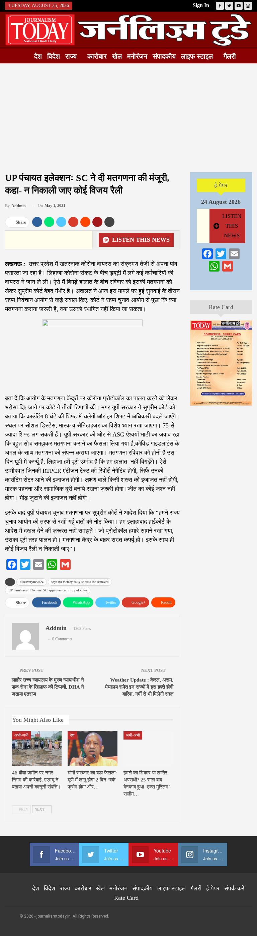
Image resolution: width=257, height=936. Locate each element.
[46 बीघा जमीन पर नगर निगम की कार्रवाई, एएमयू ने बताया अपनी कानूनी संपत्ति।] (37, 748)
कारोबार (97, 56)
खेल (117, 56)
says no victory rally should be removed (80, 582)
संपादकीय (164, 56)
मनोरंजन (137, 56)
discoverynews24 (32, 582)
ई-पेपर (221, 185)
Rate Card (221, 307)
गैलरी (230, 56)
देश (38, 56)
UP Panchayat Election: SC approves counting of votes (47, 590)
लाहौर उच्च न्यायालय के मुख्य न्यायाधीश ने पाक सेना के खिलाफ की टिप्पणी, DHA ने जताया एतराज (48, 687)
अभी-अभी (21, 735)
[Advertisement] (128, 118)
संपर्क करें (234, 888)
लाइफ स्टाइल (197, 56)
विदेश (53, 56)
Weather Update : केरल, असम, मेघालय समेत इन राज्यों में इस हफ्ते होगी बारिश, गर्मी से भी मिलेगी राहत (139, 687)
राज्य (71, 56)
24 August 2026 (221, 201)
